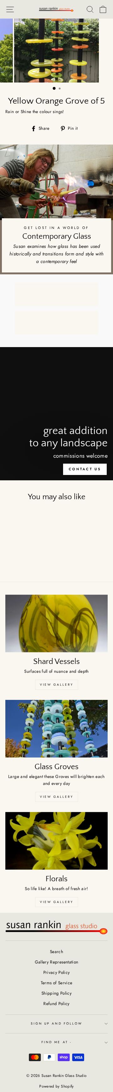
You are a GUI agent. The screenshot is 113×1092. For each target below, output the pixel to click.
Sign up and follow (56, 1023)
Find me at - (56, 1042)
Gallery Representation (56, 962)
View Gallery (56, 684)
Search (56, 951)
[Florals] (56, 841)
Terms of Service (56, 983)
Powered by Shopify (56, 1086)
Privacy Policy (56, 972)
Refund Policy (56, 1003)
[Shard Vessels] (56, 623)
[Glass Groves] (56, 729)
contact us (85, 469)
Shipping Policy (56, 993)
